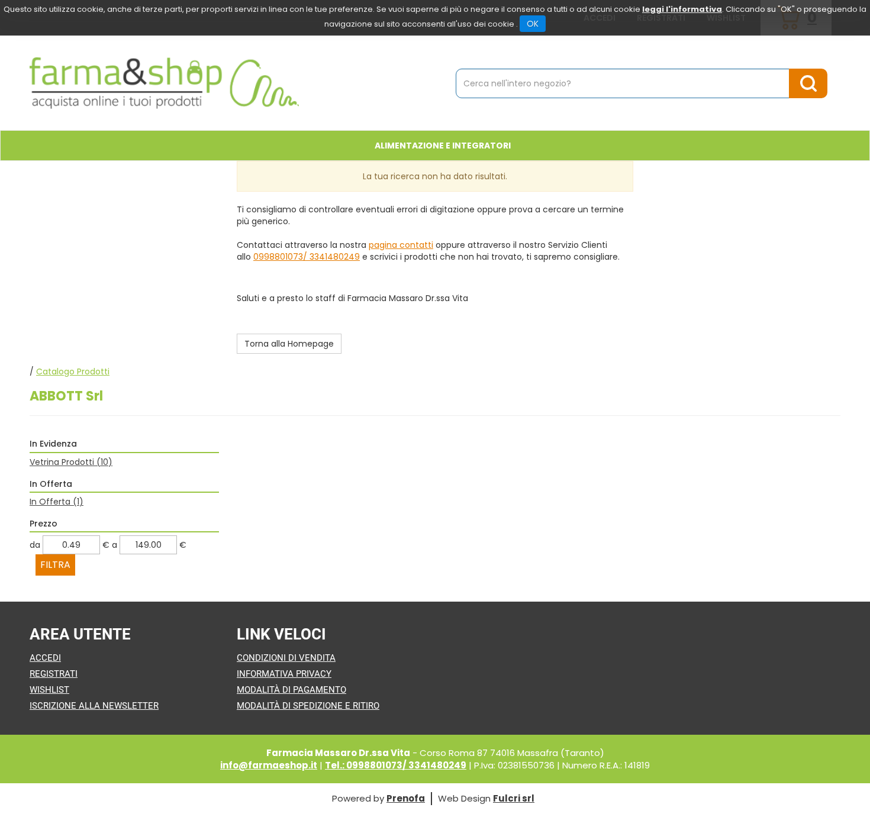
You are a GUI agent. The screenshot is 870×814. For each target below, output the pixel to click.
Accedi (45, 658)
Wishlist (49, 689)
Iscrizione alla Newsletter (94, 705)
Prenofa (405, 798)
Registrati (54, 673)
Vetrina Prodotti (71, 462)
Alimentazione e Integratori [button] (443, 145)
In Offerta (56, 502)
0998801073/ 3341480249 (306, 257)
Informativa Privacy (284, 673)
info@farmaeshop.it (268, 765)
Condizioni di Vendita (286, 658)
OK (533, 24)
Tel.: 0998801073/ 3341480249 (395, 765)
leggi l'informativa (682, 9)
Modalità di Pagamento (291, 689)
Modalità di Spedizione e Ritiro (308, 705)
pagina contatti (401, 245)
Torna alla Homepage (289, 344)
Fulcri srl (513, 798)
